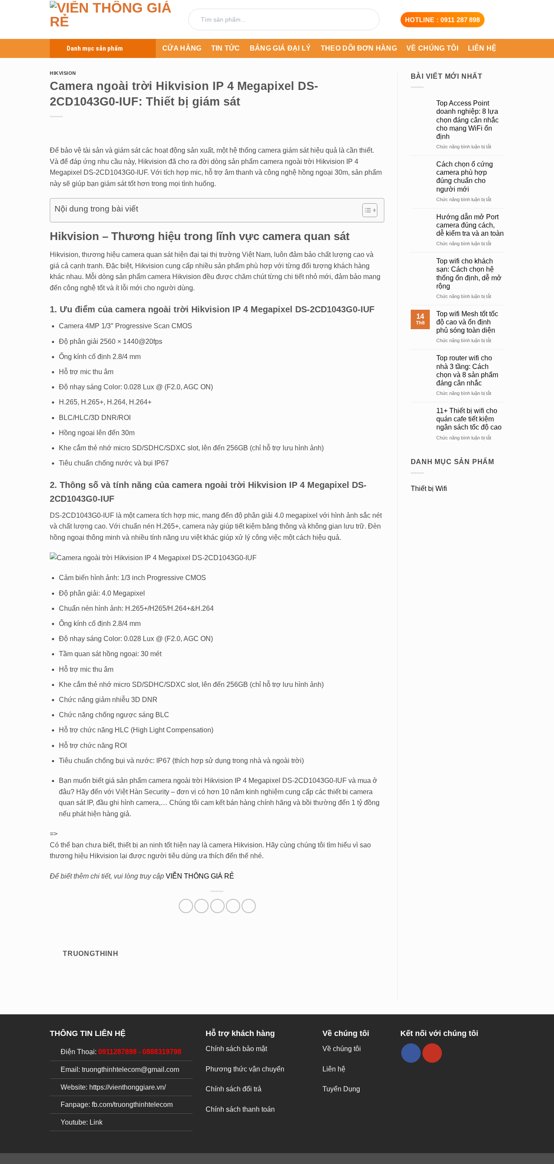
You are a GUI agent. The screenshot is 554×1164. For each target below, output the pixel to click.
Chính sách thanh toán (240, 1109)
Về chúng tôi (432, 48)
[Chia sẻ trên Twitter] (201, 906)
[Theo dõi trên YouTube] (432, 1053)
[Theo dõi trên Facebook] (411, 1053)
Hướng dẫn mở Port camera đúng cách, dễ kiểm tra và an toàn (470, 225)
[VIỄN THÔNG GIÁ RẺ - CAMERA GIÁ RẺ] (112, 19)
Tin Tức (225, 48)
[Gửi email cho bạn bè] (217, 906)
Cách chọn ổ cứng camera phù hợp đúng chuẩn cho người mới (464, 176)
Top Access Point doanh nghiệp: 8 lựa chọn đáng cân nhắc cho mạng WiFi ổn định (467, 119)
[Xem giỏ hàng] (500, 19)
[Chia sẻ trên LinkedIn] (249, 906)
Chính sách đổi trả (233, 1089)
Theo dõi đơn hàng (359, 48)
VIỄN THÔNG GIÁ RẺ (200, 876)
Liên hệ (482, 48)
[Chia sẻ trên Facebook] (186, 906)
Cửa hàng (182, 48)
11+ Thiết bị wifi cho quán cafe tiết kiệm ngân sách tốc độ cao (469, 419)
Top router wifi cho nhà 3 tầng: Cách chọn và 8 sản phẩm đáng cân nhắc (467, 370)
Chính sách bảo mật (236, 1048)
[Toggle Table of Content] (365, 210)
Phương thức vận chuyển (245, 1069)
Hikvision (63, 73)
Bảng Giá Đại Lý (280, 48)
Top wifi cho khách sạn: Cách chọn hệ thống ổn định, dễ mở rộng (469, 273)
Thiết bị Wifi (429, 488)
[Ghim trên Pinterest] (233, 906)
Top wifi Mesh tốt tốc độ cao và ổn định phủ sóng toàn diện (467, 322)
